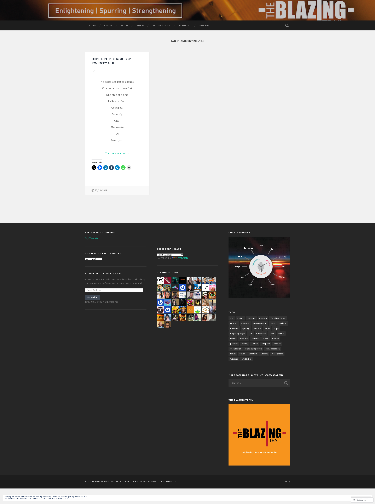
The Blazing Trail (253, 348)
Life (250, 333)
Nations (255, 338)
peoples (234, 343)
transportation (273, 348)
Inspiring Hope (237, 333)
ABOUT (108, 25)
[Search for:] (259, 383)
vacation (253, 353)
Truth (242, 353)
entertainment (260, 323)
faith (273, 323)
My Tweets (91, 238)
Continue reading (110, 153)
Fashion (282, 323)
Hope (267, 328)
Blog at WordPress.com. (100, 481)
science (277, 343)
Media (281, 333)
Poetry (245, 343)
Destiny (233, 323)
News (265, 338)
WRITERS (246, 359)
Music (233, 338)
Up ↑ (287, 481)
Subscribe (92, 297)
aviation (263, 318)
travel (233, 353)
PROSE (125, 25)
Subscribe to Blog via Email (104, 273)
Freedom (234, 328)
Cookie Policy (62, 498)
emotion (245, 323)
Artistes (251, 318)
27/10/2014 (101, 190)
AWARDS (204, 25)
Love (272, 333)
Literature (261, 333)
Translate (183, 257)
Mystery (244, 338)
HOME (92, 25)
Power (255, 343)
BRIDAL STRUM (161, 25)
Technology (235, 348)
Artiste (240, 318)
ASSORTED (185, 25)
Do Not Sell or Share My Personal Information (146, 481)
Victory (264, 353)
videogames (277, 353)
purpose (266, 343)
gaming (246, 328)
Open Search (287, 25)
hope (276, 328)
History (257, 328)
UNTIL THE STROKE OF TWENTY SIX (111, 61)
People (275, 338)
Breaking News (278, 318)
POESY (140, 25)
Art (231, 318)
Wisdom (234, 359)
